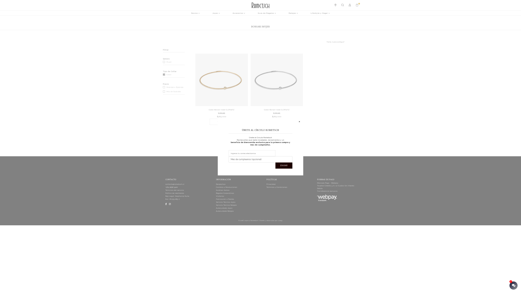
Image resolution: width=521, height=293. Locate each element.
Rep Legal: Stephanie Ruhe (177, 196)
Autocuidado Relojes (225, 211)
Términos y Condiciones (276, 187)
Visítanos (220, 196)
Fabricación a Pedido (225, 199)
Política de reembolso (174, 193)
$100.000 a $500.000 (174, 87)
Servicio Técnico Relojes (226, 205)
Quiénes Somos (222, 190)
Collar (168, 75)
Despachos (220, 184)
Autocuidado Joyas (224, 208)
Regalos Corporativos (225, 193)
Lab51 (280, 220)
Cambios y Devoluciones (226, 187)
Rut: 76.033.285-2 (172, 199)
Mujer (169, 62)
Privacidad (271, 184)
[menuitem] (195, 13)
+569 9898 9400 (171, 187)
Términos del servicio (174, 190)
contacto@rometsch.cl (174, 184)
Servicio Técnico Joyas (225, 202)
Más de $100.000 (173, 92)
